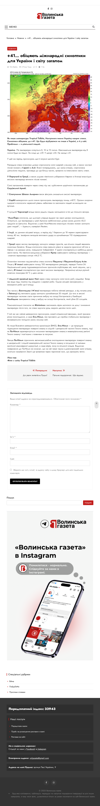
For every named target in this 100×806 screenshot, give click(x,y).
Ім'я (12, 436)
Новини (12, 48)
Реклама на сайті (18, 736)
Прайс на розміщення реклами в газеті (28, 731)
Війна (11, 681)
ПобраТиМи (14, 686)
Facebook (30, 749)
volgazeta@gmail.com (39, 758)
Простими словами (17, 692)
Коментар (15, 404)
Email (13, 447)
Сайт (12, 458)
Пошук (10, 497)
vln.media (13, 67)
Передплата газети (19, 726)
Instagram (41, 749)
